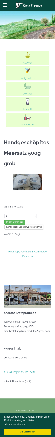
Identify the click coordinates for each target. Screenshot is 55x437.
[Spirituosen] (27, 116)
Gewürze (27, 93)
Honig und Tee (27, 78)
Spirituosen (27, 124)
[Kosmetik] (27, 101)
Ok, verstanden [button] (27, 432)
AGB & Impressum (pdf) (19, 372)
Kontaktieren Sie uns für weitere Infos (24, 227)
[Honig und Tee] (27, 70)
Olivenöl (27, 62)
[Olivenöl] (27, 55)
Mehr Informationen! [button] (15, 424)
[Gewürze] (27, 86)
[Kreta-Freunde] (27, 5)
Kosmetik (28, 109)
